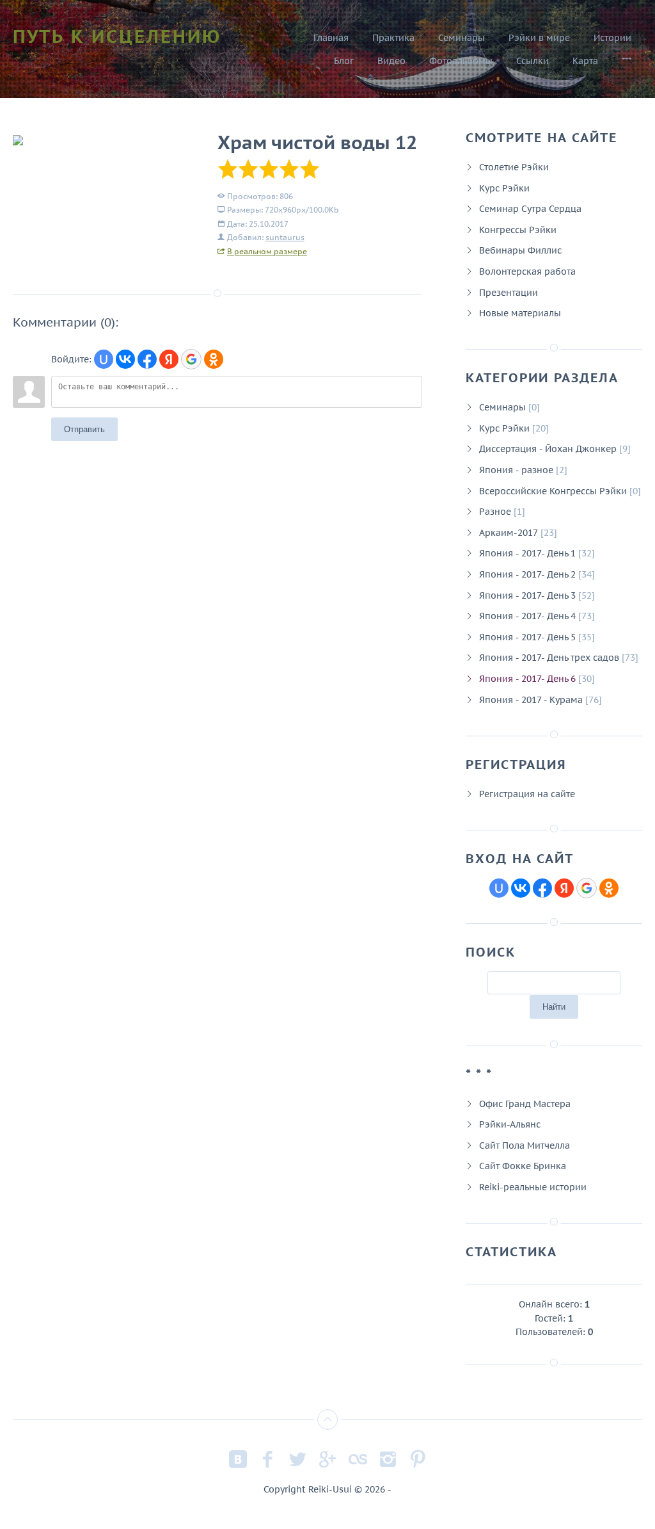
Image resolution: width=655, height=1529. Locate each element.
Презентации (508, 292)
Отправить (84, 429)
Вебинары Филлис (520, 250)
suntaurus (284, 237)
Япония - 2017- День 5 (527, 637)
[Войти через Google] (191, 359)
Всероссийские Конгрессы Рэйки (553, 491)
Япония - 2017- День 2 (527, 574)
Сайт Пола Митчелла (524, 1145)
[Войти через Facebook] (147, 359)
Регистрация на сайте (527, 794)
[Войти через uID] (103, 359)
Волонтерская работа (527, 271)
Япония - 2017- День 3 (527, 595)
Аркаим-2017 (508, 532)
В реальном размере (267, 251)
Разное (495, 511)
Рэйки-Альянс (510, 1124)
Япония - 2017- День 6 (527, 678)
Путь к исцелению (117, 36)
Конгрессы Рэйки (517, 229)
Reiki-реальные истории (533, 1187)
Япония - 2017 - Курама (531, 699)
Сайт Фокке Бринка (522, 1166)
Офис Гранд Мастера (525, 1103)
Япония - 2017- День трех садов (549, 657)
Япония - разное (516, 470)
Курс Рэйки (504, 188)
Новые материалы (520, 313)
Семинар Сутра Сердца (530, 208)
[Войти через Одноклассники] (213, 359)
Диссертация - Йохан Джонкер (548, 448)
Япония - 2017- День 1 (527, 553)
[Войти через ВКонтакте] (125, 359)
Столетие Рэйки (514, 167)
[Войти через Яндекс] (168, 359)
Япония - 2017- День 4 (527, 616)
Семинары (502, 407)
